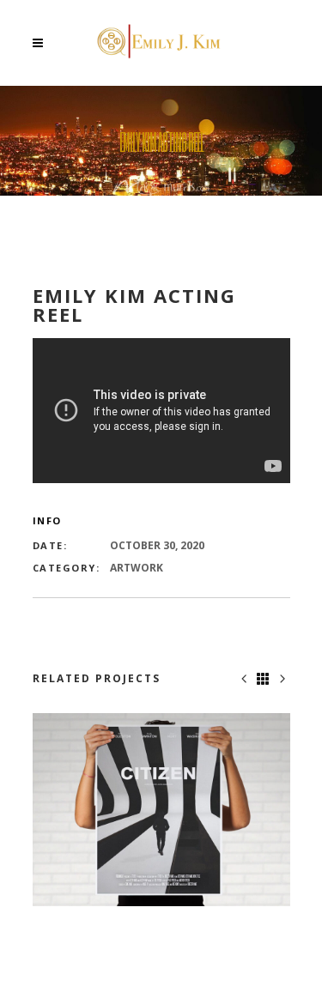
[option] (161, 809)
